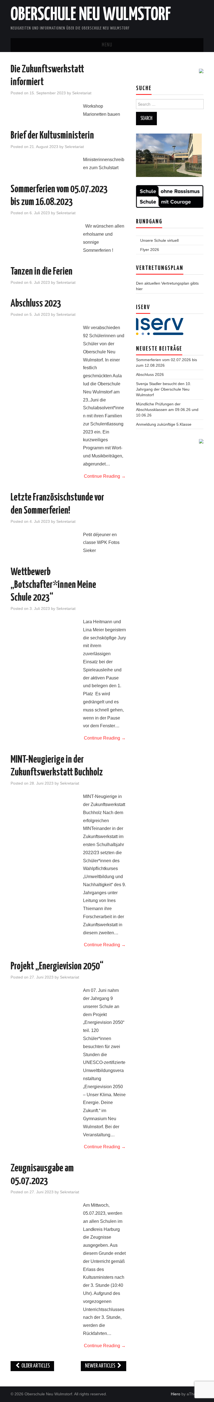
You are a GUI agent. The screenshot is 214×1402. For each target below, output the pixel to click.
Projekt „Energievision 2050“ (57, 967)
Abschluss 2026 (150, 374)
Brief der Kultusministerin (52, 136)
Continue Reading (105, 476)
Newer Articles (100, 1366)
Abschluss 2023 (36, 304)
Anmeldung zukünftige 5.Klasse (163, 424)
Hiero (175, 1394)
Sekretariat (81, 93)
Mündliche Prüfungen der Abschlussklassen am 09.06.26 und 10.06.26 (167, 409)
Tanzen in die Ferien (41, 272)
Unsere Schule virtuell (159, 240)
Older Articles (35, 1366)
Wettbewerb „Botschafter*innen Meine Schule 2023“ (53, 585)
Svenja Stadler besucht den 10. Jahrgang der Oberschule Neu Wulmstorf (163, 389)
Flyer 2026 (149, 249)
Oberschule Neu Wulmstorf (91, 15)
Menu (107, 45)
